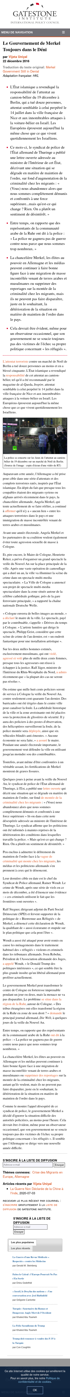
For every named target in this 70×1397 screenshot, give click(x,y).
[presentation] (22, 1242)
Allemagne (22, 1176)
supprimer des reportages (41, 1075)
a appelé (8, 963)
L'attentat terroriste (15, 361)
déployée (35, 730)
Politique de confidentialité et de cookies (39, 1380)
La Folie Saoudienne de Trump (29, 1325)
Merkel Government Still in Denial (29, 69)
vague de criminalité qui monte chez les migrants (29, 858)
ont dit (55, 1035)
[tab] (22, 1243)
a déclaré (9, 617)
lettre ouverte (52, 788)
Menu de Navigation (17, 32)
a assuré (42, 740)
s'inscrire (10, 1204)
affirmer (10, 511)
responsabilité (15, 375)
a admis (61, 672)
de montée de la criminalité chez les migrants (32, 799)
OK (35, 1390)
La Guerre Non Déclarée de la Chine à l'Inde (36, 1190)
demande (56, 1013)
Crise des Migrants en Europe (33, 1174)
